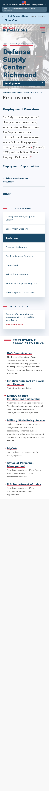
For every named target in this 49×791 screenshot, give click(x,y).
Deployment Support (16, 229)
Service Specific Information (20, 292)
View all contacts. (15, 324)
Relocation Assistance (17, 274)
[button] (24, 9)
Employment (12, 238)
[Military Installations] (15, 30)
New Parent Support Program (21, 283)
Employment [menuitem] (12, 83)
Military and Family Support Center (20, 218)
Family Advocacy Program (19, 256)
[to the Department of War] (24, 2)
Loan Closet (12, 265)
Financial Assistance (16, 247)
